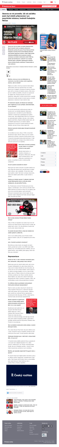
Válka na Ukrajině (8, 425)
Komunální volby (8, 427)
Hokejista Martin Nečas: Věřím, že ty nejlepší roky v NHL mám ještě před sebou (11, 147)
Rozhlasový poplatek (34, 434)
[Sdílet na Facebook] (3, 47)
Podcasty (19, 428)
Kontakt (31, 432)
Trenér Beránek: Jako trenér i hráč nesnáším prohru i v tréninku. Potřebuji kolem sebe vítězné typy (25, 401)
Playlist (43, 165)
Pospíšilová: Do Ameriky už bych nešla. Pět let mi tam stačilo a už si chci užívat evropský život (51, 115)
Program (23, 2)
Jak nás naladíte (33, 425)
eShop (6, 430)
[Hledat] (55, 2)
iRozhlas (18, 2)
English (53, 441)
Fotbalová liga (30, 9)
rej (16, 389)
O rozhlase (40, 2)
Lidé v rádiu (32, 428)
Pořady (16, 9)
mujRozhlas (29, 2)
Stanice (34, 2)
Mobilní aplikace (20, 430)
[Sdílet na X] (3, 50)
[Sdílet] (9, 76)
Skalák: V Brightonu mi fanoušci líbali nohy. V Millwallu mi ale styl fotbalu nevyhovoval (51, 143)
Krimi (42, 38)
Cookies (35, 441)
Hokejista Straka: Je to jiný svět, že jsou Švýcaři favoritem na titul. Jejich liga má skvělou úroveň (24, 411)
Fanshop (38, 9)
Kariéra (31, 430)
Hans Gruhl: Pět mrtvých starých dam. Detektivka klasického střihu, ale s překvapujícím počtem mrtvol (51, 60)
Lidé (48, 9)
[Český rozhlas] (7, 2)
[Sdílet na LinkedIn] (3, 53)
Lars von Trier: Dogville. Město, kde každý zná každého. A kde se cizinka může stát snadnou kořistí (52, 80)
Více (52, 9)
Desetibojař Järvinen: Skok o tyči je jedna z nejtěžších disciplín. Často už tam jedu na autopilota (52, 134)
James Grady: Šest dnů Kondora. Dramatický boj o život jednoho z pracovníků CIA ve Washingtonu (51, 89)
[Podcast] (7, 76)
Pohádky (42, 40)
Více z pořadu (43, 110)
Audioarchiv (23, 9)
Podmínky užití (47, 441)
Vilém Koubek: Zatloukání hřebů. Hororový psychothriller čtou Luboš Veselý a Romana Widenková (52, 70)
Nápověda (32, 427)
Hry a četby (43, 36)
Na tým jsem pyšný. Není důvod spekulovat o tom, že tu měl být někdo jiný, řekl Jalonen (31, 303)
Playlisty (43, 9)
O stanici (43, 153)
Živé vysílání (19, 425)
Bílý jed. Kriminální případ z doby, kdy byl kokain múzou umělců (52, 97)
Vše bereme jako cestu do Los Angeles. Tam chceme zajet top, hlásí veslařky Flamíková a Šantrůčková (51, 124)
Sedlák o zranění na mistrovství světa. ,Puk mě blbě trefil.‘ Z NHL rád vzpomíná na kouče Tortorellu (25, 406)
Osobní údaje (41, 441)
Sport (3, 9)
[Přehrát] (8, 72)
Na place (14, 23)
